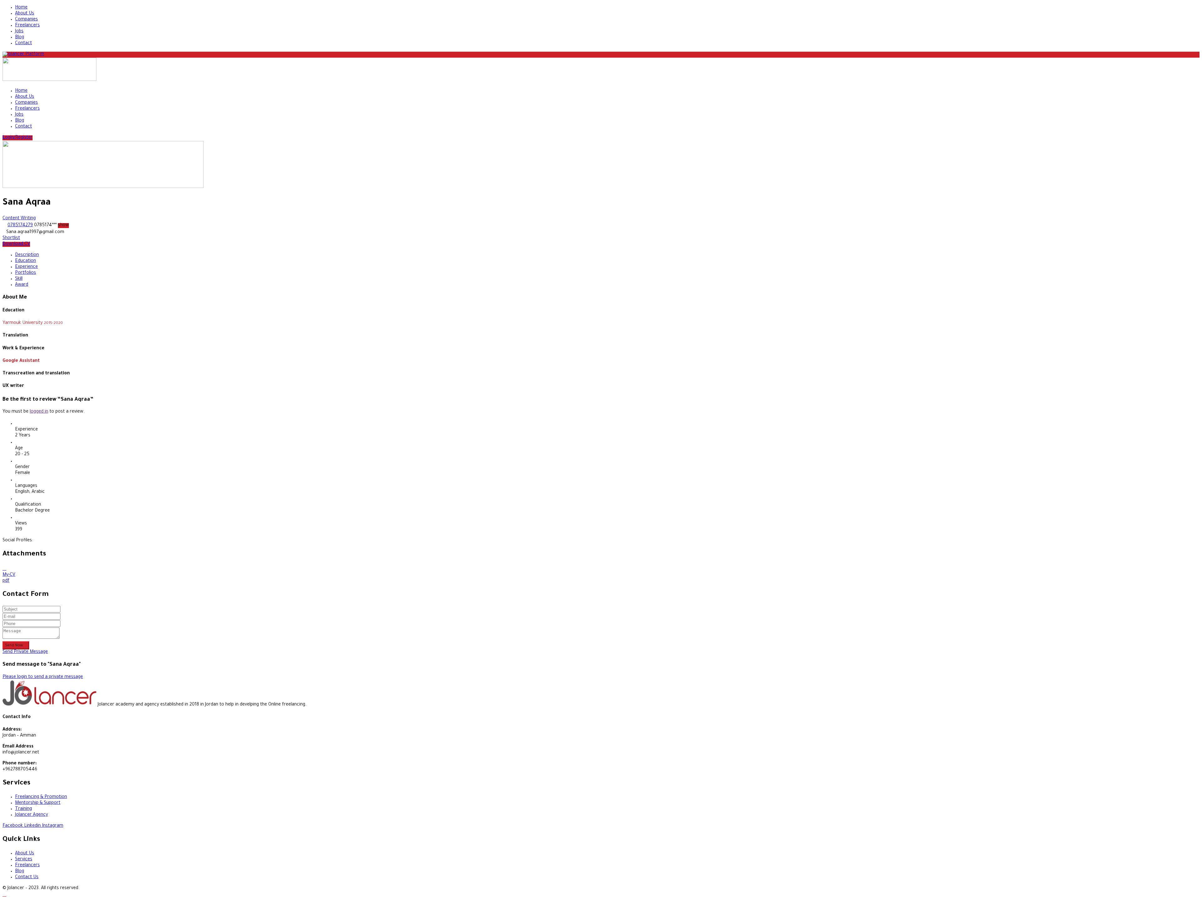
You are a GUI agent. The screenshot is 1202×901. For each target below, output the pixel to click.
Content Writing (19, 218)
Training (23, 809)
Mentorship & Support (37, 803)
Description (27, 255)
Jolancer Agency (31, 815)
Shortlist (11, 238)
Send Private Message (25, 652)
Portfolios (25, 273)
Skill (19, 279)
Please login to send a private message (43, 677)
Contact (23, 43)
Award (21, 285)
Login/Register (18, 137)
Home (21, 7)
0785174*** (51, 225)
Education (25, 261)
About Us (24, 13)
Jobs (19, 31)
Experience (26, 267)
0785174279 (20, 225)
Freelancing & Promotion (41, 797)
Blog (19, 37)
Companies (26, 19)
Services (23, 859)
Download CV (16, 244)
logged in (39, 411)
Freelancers (27, 25)
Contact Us (27, 877)
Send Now (14, 645)
